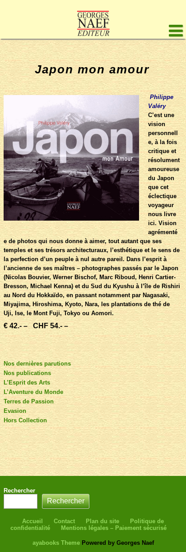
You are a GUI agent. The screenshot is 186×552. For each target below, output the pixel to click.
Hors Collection (25, 420)
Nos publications (27, 373)
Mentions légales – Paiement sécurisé (114, 528)
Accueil (32, 521)
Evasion (15, 410)
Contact (64, 521)
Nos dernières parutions (37, 363)
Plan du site (102, 521)
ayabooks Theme (57, 542)
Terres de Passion (29, 401)
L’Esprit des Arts (27, 382)
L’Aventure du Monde (33, 392)
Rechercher (19, 490)
